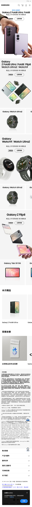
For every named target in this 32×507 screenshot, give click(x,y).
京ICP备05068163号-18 (8, 484)
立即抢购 (19, 18)
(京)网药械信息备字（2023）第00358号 (12, 487)
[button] (16, 450)
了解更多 (11, 497)
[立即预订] (14, 307)
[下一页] (30, 121)
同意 (24, 501)
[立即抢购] (16, 30)
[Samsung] (5, 5)
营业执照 (26, 487)
